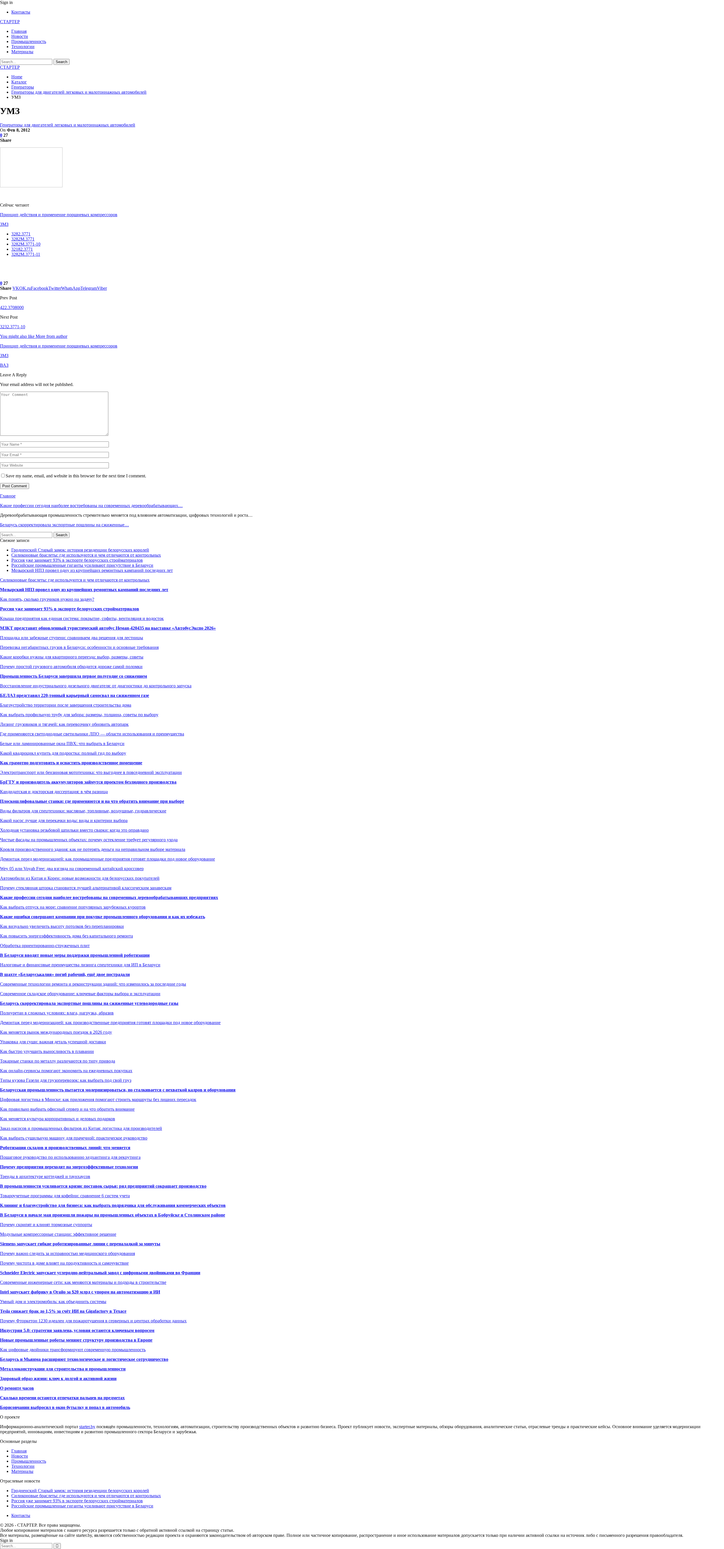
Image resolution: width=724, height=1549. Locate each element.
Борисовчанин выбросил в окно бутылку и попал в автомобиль (65, 1407)
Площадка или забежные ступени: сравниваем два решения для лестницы (71, 637)
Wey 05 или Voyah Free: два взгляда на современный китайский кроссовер (72, 868)
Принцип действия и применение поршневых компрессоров (58, 214)
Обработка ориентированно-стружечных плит (45, 945)
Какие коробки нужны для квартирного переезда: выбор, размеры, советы (71, 657)
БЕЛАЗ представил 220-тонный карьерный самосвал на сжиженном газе (74, 695)
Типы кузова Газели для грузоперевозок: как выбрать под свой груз (65, 1080)
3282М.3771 (23, 239)
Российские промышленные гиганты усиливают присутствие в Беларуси (82, 565)
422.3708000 (12, 307)
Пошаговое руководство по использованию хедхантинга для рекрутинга (70, 1157)
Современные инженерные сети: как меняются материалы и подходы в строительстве (83, 1282)
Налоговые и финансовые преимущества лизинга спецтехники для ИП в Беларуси (80, 964)
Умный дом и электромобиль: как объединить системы (53, 1301)
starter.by (87, 1426)
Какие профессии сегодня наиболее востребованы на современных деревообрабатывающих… (91, 505)
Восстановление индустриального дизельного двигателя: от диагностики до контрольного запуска (95, 685)
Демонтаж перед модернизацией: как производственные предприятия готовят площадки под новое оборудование (110, 1022)
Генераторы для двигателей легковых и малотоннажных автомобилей (67, 125)
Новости (19, 36)
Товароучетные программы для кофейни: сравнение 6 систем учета (65, 1195)
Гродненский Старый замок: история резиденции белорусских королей (80, 550)
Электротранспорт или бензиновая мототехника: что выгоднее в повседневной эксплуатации (91, 772)
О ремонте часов (17, 1388)
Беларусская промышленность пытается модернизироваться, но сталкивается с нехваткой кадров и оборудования (118, 1089)
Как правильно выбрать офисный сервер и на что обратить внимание (67, 1109)
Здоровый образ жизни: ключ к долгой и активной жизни (58, 1378)
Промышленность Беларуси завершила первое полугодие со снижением (73, 676)
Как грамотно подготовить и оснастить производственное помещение (71, 762)
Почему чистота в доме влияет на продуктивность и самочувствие (64, 1263)
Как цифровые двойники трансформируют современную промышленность (73, 1349)
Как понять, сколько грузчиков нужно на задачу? (47, 599)
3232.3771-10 (12, 326)
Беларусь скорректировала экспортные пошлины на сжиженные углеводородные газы (89, 1003)
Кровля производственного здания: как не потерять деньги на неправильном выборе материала (92, 849)
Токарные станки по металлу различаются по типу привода (57, 1061)
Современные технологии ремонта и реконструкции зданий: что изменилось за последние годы (93, 984)
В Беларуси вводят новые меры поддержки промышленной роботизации (75, 955)
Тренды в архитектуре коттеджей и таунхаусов (45, 1176)
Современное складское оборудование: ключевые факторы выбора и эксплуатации (80, 993)
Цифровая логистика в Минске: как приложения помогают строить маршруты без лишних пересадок (98, 1099)
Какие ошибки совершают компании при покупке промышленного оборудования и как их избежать (102, 916)
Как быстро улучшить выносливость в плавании (47, 1051)
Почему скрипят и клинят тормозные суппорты (46, 1224)
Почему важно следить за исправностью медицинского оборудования (67, 1253)
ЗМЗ (4, 224)
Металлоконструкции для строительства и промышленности (63, 1368)
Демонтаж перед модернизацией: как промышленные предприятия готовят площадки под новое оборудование (107, 859)
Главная (19, 31)
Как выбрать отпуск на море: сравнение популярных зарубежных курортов (73, 907)
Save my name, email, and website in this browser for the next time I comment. (76, 475)
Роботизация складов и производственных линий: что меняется (65, 1147)
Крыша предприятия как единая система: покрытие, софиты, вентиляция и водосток (82, 618)
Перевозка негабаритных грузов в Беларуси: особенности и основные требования (79, 647)
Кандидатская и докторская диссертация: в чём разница (54, 791)
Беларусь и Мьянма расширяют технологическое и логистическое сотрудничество (84, 1359)
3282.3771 (21, 233)
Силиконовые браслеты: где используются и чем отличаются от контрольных (86, 555)
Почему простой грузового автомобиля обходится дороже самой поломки (71, 666)
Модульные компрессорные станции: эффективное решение (58, 1234)
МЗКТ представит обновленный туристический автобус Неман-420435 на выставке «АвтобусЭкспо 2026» (108, 628)
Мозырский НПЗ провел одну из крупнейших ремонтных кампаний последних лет (92, 570)
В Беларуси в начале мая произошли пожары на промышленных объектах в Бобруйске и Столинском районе (112, 1215)
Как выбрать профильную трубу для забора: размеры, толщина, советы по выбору (79, 714)
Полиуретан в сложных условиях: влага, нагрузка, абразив (57, 1013)
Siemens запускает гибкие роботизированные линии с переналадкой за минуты (80, 1243)
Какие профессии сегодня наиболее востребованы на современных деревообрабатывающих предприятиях (109, 897)
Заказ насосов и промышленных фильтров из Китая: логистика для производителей (81, 1128)
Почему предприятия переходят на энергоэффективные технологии (69, 1166)
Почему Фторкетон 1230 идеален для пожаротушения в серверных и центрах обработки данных (93, 1320)
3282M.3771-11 (25, 254)
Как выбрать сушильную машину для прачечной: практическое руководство (73, 1138)
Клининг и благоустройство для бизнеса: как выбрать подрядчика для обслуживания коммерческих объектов (113, 1205)
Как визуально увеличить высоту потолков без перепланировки (62, 926)
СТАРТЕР (10, 21)
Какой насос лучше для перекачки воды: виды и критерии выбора (64, 820)
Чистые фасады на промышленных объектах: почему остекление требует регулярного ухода (89, 839)
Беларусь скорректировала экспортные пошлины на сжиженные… (64, 524)
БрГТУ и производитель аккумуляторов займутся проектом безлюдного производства (88, 782)
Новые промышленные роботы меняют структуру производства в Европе (76, 1340)
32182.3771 (22, 249)
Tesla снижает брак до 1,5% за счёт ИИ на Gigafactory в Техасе (63, 1311)
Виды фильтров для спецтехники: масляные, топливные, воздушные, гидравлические (83, 810)
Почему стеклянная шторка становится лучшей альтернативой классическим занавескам (85, 887)
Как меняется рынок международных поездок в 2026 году (56, 1032)
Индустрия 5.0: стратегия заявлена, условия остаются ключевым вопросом (77, 1330)
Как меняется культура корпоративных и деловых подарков (57, 1118)
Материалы (22, 51)
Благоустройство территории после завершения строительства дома (65, 705)
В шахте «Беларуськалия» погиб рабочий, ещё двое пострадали (65, 974)
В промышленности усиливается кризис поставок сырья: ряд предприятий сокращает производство (103, 1186)
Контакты (20, 12)
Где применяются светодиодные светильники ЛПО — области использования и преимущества (92, 733)
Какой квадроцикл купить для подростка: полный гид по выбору (63, 753)
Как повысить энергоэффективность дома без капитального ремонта (66, 936)
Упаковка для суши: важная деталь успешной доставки (53, 1041)
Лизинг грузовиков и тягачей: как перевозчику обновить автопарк (64, 724)
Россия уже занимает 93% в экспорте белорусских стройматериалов (77, 560)
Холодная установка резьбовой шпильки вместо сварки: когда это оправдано (74, 830)
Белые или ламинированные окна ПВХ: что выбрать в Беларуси (62, 743)
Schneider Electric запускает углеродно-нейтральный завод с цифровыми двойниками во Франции (100, 1272)
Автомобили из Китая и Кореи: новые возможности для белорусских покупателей (80, 878)
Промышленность (28, 41)
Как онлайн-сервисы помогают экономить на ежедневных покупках (66, 1070)
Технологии (23, 46)
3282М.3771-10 (25, 244)
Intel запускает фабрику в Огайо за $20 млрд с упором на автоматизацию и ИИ (80, 1292)
